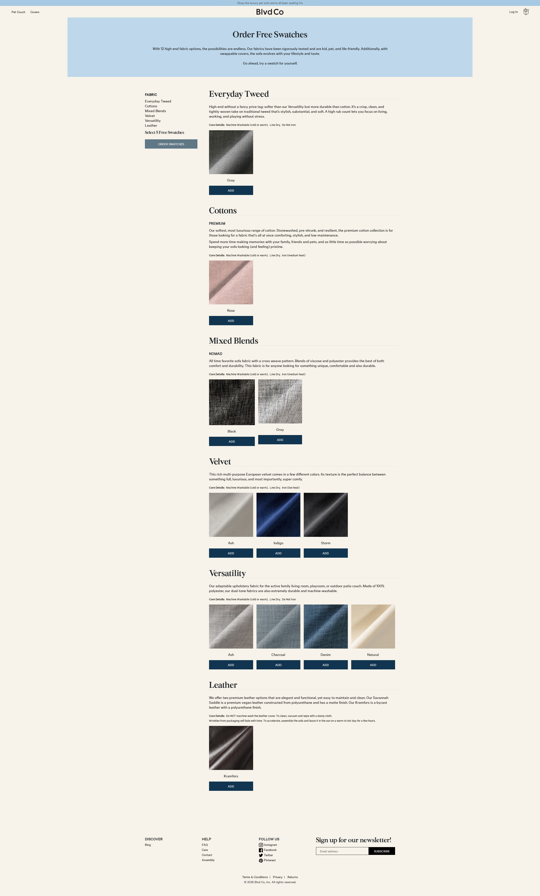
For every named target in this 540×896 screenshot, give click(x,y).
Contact (207, 855)
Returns (293, 877)
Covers (34, 12)
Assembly (208, 860)
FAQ (205, 844)
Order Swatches (171, 144)
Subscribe (382, 851)
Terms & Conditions (255, 877)
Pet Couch (18, 12)
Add (231, 190)
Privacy (277, 877)
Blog (148, 844)
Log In (513, 11)
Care (205, 850)
